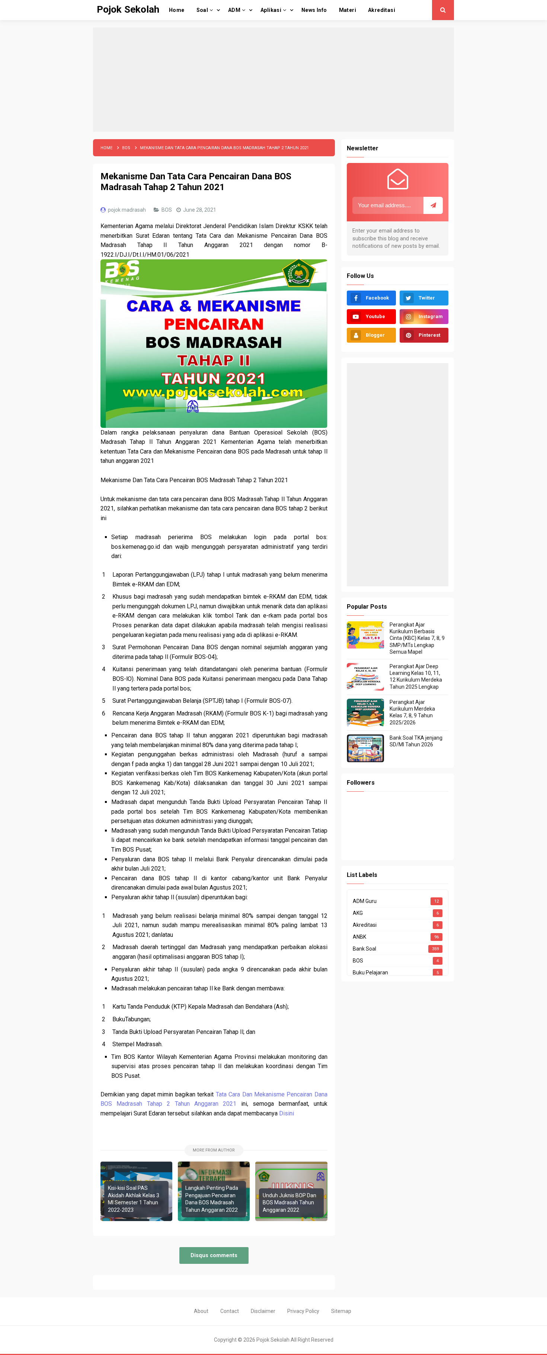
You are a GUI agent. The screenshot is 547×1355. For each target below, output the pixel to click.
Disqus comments (214, 1255)
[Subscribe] (433, 205)
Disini (286, 1113)
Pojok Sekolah (273, 1340)
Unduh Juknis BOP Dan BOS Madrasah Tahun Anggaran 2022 (289, 1202)
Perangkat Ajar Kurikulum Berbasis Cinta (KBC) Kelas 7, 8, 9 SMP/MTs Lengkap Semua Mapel (417, 638)
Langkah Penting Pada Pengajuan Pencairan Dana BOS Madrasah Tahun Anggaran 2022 (211, 1199)
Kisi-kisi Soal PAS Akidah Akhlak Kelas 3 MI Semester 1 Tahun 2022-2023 (133, 1199)
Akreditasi (365, 925)
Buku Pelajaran (370, 973)
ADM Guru (365, 901)
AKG (358, 913)
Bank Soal (364, 949)
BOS (167, 210)
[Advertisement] (273, 80)
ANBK (359, 937)
